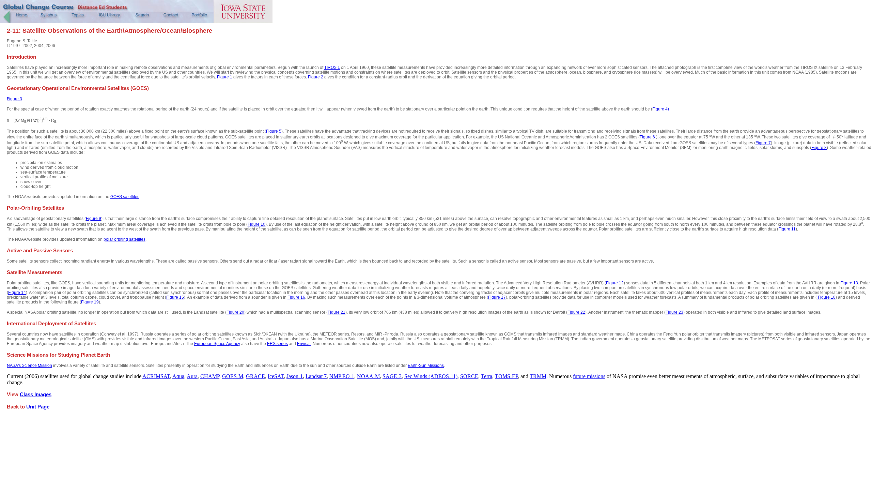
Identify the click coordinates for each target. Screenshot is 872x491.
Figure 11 (787, 229)
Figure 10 (256, 224)
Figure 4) (660, 109)
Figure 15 (175, 297)
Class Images (35, 394)
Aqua (178, 376)
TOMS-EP (506, 376)
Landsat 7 (316, 376)
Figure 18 (826, 297)
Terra (486, 376)
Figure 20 (235, 312)
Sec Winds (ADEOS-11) (430, 376)
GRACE (255, 376)
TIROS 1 (332, 67)
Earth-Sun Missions (426, 365)
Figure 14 (17, 292)
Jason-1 (294, 376)
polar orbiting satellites (124, 239)
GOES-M (232, 376)
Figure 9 (93, 218)
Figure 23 (674, 312)
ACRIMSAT (156, 376)
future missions (589, 376)
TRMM (538, 376)
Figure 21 (336, 312)
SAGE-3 (392, 376)
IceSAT (276, 376)
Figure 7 (763, 142)
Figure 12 (615, 283)
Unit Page (37, 407)
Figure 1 (224, 77)
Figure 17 (497, 297)
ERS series (277, 343)
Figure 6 (648, 137)
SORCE (469, 376)
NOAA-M (368, 376)
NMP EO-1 (341, 376)
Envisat (304, 343)
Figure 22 (576, 312)
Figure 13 (849, 283)
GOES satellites (124, 196)
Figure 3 (14, 98)
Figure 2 (315, 77)
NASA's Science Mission (29, 365)
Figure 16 (296, 297)
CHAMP (209, 376)
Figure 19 (90, 302)
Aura (192, 376)
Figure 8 (819, 147)
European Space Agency (217, 343)
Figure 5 (273, 131)
